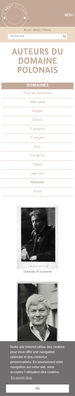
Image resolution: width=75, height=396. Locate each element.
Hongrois (37, 156)
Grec (37, 147)
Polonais (46, 29)
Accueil (27, 29)
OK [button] (37, 388)
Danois (37, 120)
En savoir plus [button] (21, 377)
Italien (37, 165)
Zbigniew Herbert (37, 347)
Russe (37, 192)
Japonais (37, 174)
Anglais (37, 111)
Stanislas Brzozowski (37, 272)
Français (37, 138)
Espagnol (37, 129)
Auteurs (37, 29)
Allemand (37, 102)
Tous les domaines (37, 93)
